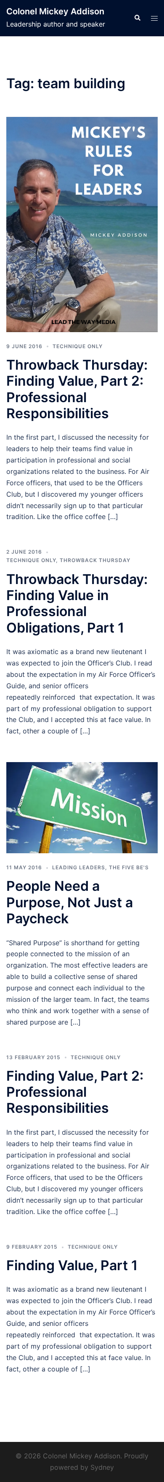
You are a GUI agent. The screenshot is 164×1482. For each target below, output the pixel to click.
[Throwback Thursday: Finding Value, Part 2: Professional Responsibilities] (82, 223)
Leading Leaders (78, 867)
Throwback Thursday (95, 560)
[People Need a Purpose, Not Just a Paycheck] (82, 807)
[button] (137, 18)
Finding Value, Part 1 (72, 1265)
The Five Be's (129, 867)
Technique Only (78, 346)
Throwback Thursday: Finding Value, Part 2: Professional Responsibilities (77, 389)
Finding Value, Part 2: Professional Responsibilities (74, 1092)
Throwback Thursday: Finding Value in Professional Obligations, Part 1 (77, 603)
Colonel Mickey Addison (55, 11)
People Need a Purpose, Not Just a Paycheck (69, 902)
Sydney (102, 1467)
